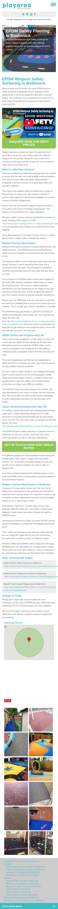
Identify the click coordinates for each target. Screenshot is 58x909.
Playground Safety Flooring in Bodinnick (21, 861)
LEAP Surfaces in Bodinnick (18, 889)
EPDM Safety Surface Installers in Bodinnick (25, 867)
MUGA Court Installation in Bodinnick (22, 883)
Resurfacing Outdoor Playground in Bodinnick (24, 900)
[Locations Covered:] (3, 4)
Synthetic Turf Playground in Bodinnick (23, 872)
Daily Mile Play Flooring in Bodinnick (22, 881)
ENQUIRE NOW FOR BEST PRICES (29, 143)
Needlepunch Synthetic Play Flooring (22, 875)
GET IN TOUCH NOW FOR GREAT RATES (29, 446)
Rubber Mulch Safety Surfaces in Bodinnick (25, 869)
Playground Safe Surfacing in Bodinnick (23, 886)
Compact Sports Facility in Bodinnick (22, 895)
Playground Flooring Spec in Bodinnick (21, 897)
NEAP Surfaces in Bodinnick (18, 892)
